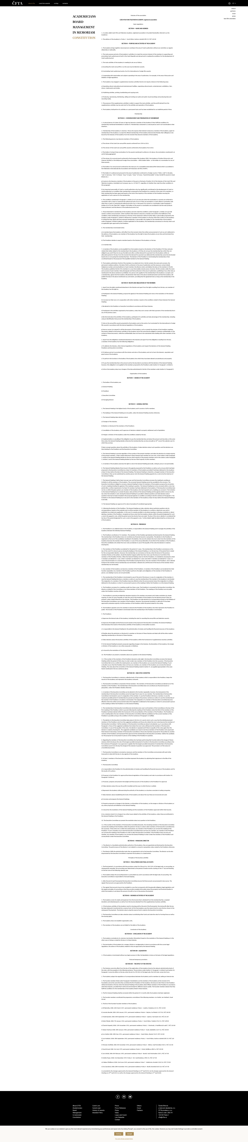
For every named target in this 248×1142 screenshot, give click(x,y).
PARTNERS (233, 11)
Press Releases (120, 1108)
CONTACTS (65, 3)
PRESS (234, 16)
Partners (140, 1110)
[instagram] (124, 1097)
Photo (117, 1110)
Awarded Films (97, 1113)
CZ (233, 3)
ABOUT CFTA (31, 3)
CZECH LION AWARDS (44, 3)
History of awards (98, 1110)
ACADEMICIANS (84, 16)
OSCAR (234, 13)
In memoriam (77, 1115)
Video (117, 1113)
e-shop (56, 3)
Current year (96, 1108)
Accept (129, 1134)
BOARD (78, 22)
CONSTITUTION (84, 38)
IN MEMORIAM (84, 32)
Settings (118, 1134)
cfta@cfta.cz (162, 1117)
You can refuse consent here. (124, 1139)
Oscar (139, 1108)
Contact (117, 1120)
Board (75, 1110)
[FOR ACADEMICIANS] (229, 3)
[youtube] (130, 1097)
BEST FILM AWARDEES (230, 18)
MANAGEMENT (84, 27)
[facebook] (118, 1097)
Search (233, 8)
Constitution (77, 1117)
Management (77, 1113)
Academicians (77, 1108)
